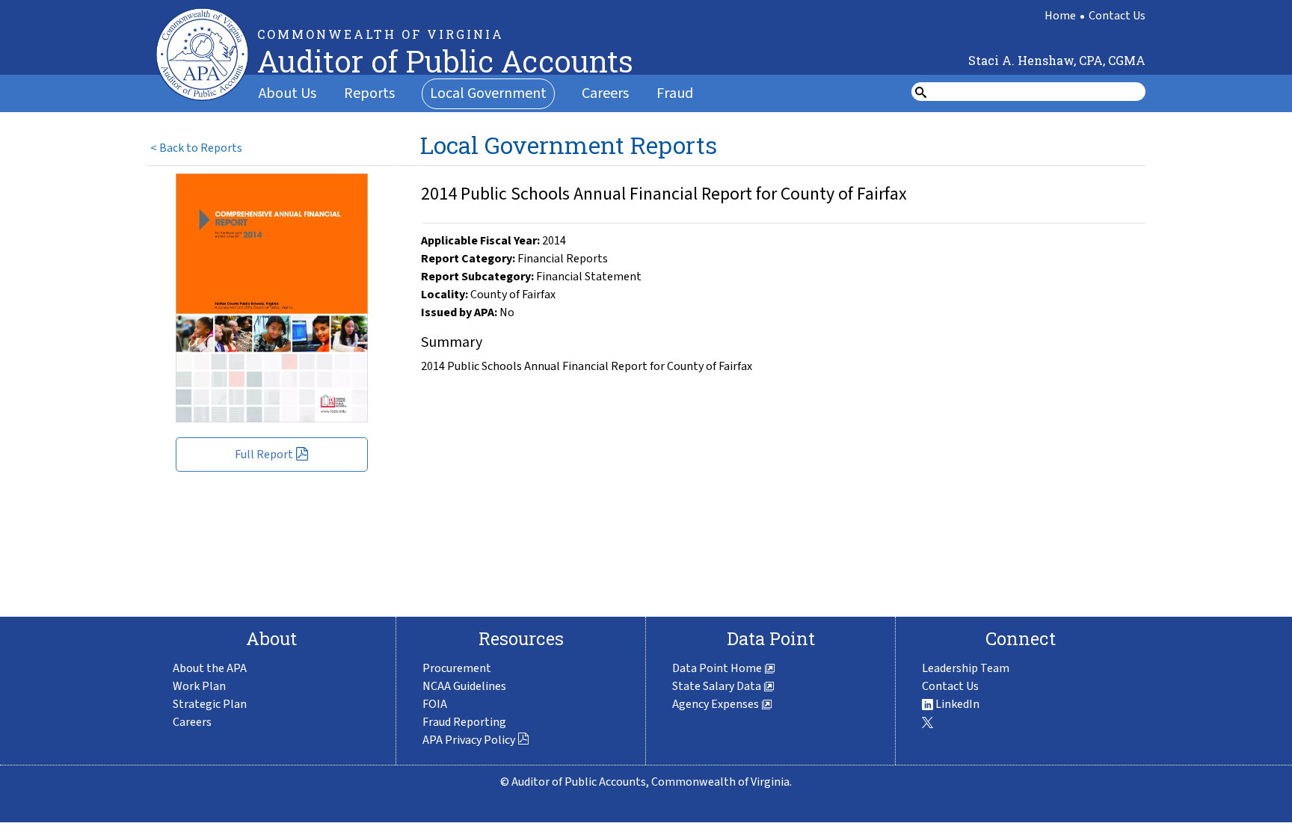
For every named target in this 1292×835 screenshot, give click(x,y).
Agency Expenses (716, 704)
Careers (605, 93)
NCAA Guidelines (464, 686)
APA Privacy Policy (468, 740)
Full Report (264, 454)
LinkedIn (956, 704)
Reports (369, 93)
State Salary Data (717, 686)
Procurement (456, 668)
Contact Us (1117, 15)
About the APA (210, 668)
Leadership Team (965, 668)
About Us (287, 93)
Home (1060, 15)
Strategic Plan (210, 704)
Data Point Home (718, 668)
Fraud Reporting (464, 722)
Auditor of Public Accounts (445, 61)
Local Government (488, 93)
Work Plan (199, 686)
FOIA (434, 704)
